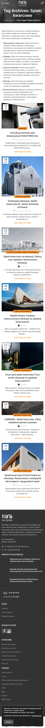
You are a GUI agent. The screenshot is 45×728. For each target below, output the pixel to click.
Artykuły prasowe (23, 196)
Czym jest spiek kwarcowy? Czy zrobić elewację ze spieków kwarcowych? (22, 377)
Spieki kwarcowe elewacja (11, 652)
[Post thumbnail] (5, 561)
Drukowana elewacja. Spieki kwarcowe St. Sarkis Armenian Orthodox (23, 204)
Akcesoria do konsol (9, 648)
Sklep (4, 688)
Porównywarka (7, 612)
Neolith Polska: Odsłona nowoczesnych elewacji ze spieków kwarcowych (22, 318)
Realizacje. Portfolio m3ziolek (12, 684)
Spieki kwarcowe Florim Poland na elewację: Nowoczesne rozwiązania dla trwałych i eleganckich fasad (22, 478)
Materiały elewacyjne (22, 415)
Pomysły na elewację (30, 252)
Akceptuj (8, 722)
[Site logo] (22, 3)
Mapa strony (6, 699)
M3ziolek (23, 266)
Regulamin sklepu (8, 616)
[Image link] (7, 517)
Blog (3, 692)
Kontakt (4, 695)
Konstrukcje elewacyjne (10, 659)
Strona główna (9, 20)
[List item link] (22, 550)
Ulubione (5, 608)
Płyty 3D (5, 663)
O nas (4, 676)
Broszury (22, 128)
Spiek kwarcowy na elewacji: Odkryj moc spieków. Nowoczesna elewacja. (23, 259)
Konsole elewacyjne (9, 644)
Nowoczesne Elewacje (23, 140)
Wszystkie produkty (9, 656)
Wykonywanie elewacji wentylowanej (15, 680)
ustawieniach (36, 716)
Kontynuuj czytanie (22, 152)
